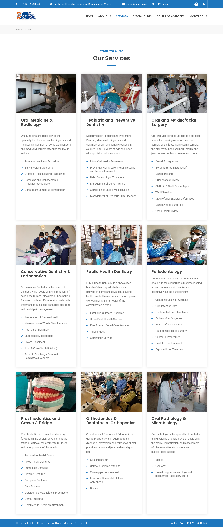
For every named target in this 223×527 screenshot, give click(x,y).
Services (122, 16)
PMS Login (162, 4)
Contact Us (198, 16)
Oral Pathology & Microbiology (168, 421)
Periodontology (166, 271)
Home (89, 16)
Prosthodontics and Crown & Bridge (40, 421)
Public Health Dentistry (109, 271)
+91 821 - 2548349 (30, 4)
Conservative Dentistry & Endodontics (46, 274)
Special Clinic (142, 16)
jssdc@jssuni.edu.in (137, 4)
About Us (104, 16)
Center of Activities (171, 16)
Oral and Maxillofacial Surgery (173, 122)
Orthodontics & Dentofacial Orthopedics (110, 421)
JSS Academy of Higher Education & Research (62, 523)
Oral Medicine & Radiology (37, 122)
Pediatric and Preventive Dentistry (110, 122)
